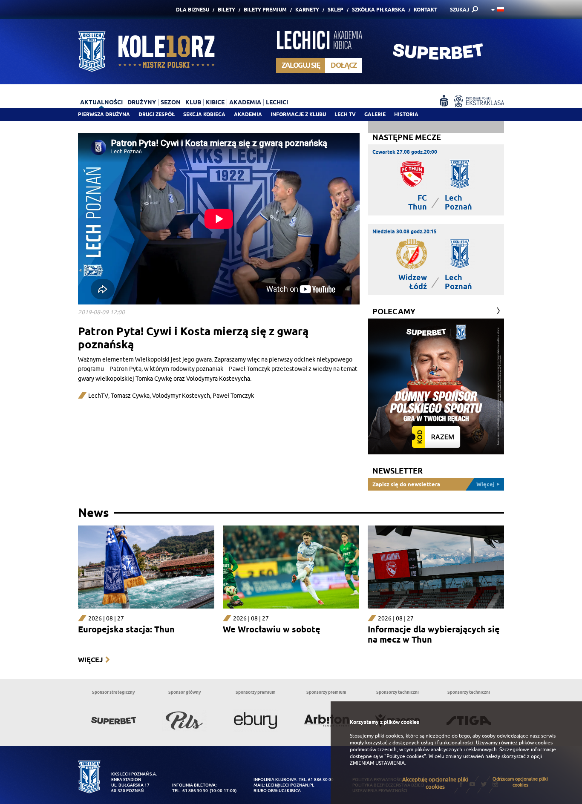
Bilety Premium (265, 9)
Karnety (307, 9)
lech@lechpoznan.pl (290, 785)
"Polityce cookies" (405, 756)
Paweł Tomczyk (233, 395)
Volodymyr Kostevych (181, 395)
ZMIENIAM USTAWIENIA (377, 763)
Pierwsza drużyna (104, 114)
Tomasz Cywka (130, 395)
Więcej (90, 660)
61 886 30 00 (321, 779)
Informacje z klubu (298, 114)
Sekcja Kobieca (204, 114)
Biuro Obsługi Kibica (277, 790)
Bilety (226, 9)
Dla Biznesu (192, 9)
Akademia (248, 114)
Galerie (375, 114)
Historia (406, 114)
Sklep (335, 9)
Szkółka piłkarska (378, 9)
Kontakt (425, 9)
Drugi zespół (156, 114)
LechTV (98, 395)
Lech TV (345, 114)
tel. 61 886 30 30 (190, 790)
